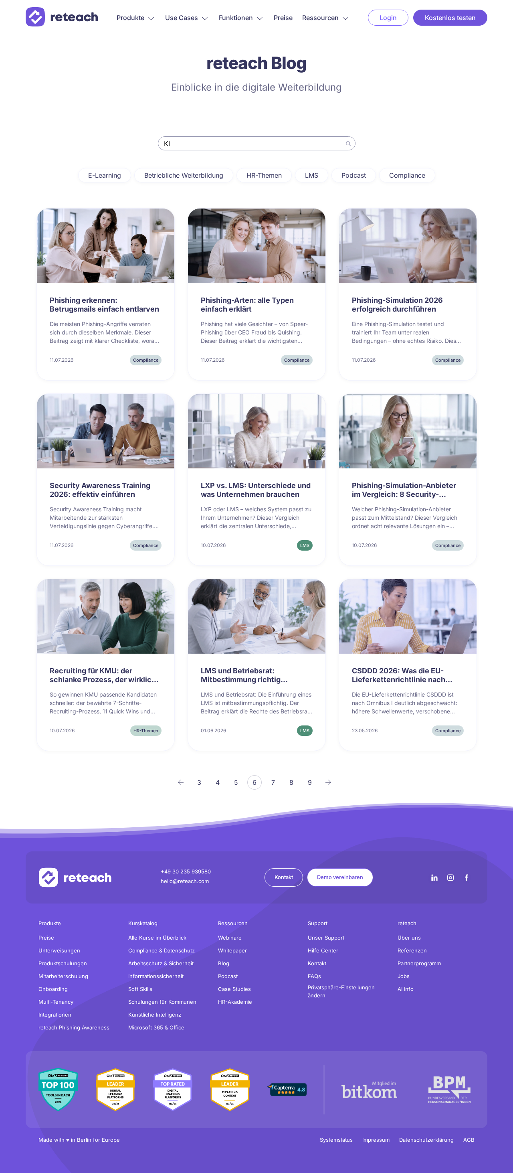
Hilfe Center (323, 950)
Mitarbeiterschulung (63, 976)
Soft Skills (140, 989)
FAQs (314, 976)
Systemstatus (336, 1140)
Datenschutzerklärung (426, 1140)
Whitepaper (232, 950)
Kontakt (284, 877)
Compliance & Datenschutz (161, 950)
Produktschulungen (62, 963)
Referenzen (412, 950)
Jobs (404, 976)
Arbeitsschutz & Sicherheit (161, 963)
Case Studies (234, 989)
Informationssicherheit (156, 976)
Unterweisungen (59, 950)
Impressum (376, 1140)
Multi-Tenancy (55, 1002)
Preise (283, 18)
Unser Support (326, 937)
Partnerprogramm (419, 963)
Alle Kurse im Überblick (157, 937)
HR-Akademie (235, 1002)
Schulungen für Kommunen (162, 1002)
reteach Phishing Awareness (73, 1027)
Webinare (230, 937)
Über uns (409, 937)
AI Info (406, 989)
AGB (469, 1140)
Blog (223, 963)
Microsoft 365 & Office (156, 1027)
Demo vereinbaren (340, 877)
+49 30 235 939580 (186, 871)
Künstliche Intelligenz (154, 1014)
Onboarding (53, 989)
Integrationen (54, 1014)
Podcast (228, 976)
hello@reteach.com (185, 881)
